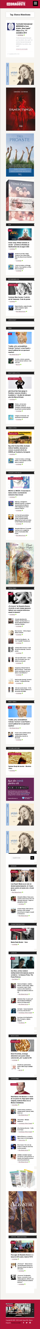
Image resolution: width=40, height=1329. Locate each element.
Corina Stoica (15, 1105)
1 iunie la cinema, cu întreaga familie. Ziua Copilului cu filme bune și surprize (23, 267)
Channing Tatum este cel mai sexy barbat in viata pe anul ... (18, 1314)
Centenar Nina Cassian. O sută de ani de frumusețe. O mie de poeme (23, 649)
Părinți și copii (13, 433)
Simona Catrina (22, 1140)
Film (10, 230)
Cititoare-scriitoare (14, 754)
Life (10, 334)
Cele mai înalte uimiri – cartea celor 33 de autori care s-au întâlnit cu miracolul (23, 659)
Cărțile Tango (13, 285)
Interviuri (14, 871)
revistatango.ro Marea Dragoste (25, 1012)
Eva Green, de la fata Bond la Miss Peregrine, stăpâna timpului (24, 1019)
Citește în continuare (22, 49)
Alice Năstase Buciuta (21, 311)
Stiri (8, 1305)
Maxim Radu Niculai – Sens (19, 942)
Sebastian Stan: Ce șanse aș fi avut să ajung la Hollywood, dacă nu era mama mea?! (25, 1000)
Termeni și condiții (16, 1323)
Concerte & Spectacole (15, 478)
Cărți (10, 594)
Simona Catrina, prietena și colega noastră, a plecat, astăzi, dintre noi (25, 1111)
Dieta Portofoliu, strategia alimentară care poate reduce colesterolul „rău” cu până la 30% (21, 1056)
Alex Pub (18, 364)
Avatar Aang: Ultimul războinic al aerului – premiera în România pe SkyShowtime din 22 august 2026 (18, 245)
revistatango (20, 35)
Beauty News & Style (14, 378)
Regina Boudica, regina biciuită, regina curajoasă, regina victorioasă (23, 307)
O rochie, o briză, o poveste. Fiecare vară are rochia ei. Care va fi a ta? (23, 361)
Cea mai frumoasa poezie (18, 930)
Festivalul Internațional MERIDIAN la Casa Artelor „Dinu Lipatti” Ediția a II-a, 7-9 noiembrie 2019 (24, 28)
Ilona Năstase (15, 979)
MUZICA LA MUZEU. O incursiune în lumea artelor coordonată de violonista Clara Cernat (19, 493)
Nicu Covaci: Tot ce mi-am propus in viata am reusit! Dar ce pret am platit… (25, 1146)
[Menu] (35, 3)
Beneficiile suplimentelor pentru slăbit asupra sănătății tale (25, 1066)
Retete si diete (15, 1041)
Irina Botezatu (22, 1022)
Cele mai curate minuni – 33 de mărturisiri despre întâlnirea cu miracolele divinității (23, 689)
